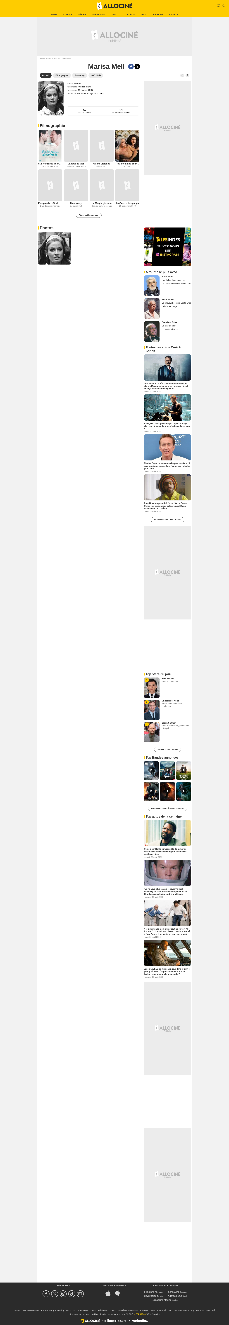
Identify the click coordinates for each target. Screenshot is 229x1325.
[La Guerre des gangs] (127, 185)
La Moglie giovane (102, 203)
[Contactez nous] (81, 1293)
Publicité (58, 1310)
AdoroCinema (175, 1296)
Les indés (157, 14)
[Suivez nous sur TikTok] (72, 1293)
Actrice (77, 83)
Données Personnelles (128, 1310)
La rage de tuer (76, 163)
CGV (74, 1310)
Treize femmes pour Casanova (127, 163)
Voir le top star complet (167, 749)
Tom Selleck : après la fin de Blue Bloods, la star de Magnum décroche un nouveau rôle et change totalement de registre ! (166, 386)
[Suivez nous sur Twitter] (55, 1293)
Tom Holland (168, 679)
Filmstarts (149, 1291)
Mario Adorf (167, 276)
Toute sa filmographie (88, 215)
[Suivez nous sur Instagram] (64, 1293)
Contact (17, 1310)
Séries (82, 14)
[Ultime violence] (102, 146)
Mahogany (76, 203)
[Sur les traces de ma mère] (50, 146)
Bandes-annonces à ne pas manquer (167, 808)
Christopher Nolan (170, 701)
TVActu (116, 14)
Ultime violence (101, 163)
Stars (49, 58)
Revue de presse (147, 1310)
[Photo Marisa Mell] (54, 248)
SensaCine (173, 1291)
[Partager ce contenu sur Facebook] (131, 66)
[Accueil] (114, 6)
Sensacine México (162, 1300)
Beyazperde (150, 1296)
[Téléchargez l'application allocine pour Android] (119, 1293)
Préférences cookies (106, 1310)
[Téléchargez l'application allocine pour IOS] (109, 1293)
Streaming (98, 14)
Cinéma (67, 14)
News (54, 14)
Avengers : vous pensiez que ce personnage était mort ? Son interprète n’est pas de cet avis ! (167, 426)
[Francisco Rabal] (152, 331)
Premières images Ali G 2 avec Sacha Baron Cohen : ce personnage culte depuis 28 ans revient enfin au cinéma (165, 506)
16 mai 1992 (80, 93)
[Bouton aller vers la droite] (187, 75)
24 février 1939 (85, 90)
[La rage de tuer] (76, 146)
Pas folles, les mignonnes (173, 280)
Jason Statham (169, 723)
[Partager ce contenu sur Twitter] (137, 66)
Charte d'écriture (164, 1310)
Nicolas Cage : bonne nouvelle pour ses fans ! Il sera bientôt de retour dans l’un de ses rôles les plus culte (167, 466)
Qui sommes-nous (31, 1310)
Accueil (42, 58)
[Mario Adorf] (152, 285)
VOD (143, 14)
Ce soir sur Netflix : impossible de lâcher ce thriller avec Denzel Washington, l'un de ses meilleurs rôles (165, 851)
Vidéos (130, 14)
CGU (67, 1310)
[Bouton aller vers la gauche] (182, 75)
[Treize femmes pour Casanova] (127, 146)
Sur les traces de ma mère (50, 163)
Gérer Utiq (199, 1310)
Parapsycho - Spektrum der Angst (50, 203)
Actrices (57, 58)
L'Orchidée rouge (169, 306)
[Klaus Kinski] (152, 308)
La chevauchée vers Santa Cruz (176, 283)
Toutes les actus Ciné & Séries (167, 520)
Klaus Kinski (168, 299)
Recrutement (46, 1310)
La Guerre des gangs (127, 203)
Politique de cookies (86, 1310)
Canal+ (173, 14)
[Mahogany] (76, 185)
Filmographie (52, 125)
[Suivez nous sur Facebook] (46, 1293)
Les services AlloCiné (183, 1310)
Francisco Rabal (169, 322)
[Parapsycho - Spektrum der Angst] (50, 185)
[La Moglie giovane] (102, 185)
